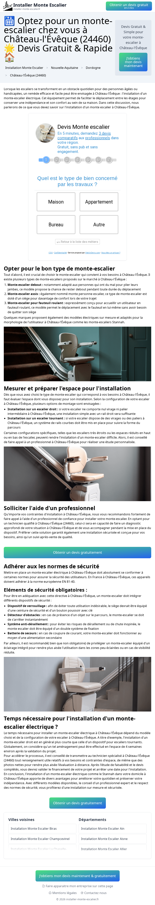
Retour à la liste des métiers (79, 242)
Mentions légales (64, 893)
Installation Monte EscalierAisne (104, 839)
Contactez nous (95, 893)
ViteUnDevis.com (92, 253)
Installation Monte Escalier (24, 68)
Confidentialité (60, 253)
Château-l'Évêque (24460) (28, 75)
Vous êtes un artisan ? (110, 253)
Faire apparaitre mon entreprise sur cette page (79, 886)
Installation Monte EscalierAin (102, 828)
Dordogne (93, 68)
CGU (51, 253)
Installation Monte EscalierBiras (34, 828)
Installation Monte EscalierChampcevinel (40, 839)
